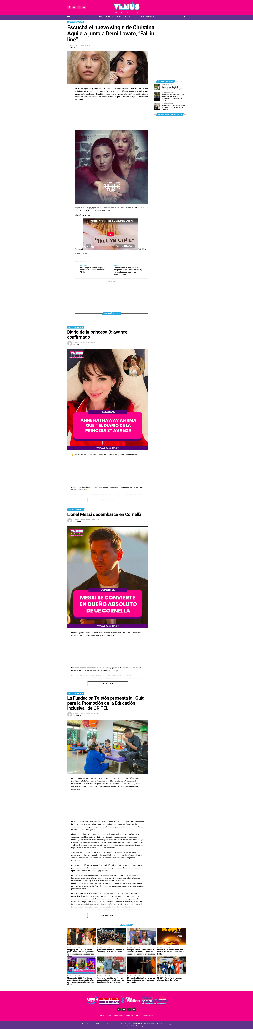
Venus (73, 47)
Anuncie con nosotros (144, 1015)
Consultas (129, 1015)
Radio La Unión (130, 1026)
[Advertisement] (111, 116)
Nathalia (78, 715)
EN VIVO (107, 17)
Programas (118, 1015)
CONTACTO (140, 17)
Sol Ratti (78, 521)
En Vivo (109, 1015)
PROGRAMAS (116, 17)
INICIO (101, 17)
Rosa (77, 344)
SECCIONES (129, 17)
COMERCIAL (150, 17)
